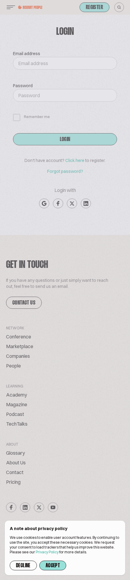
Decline (23, 565)
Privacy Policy (47, 552)
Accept (53, 565)
